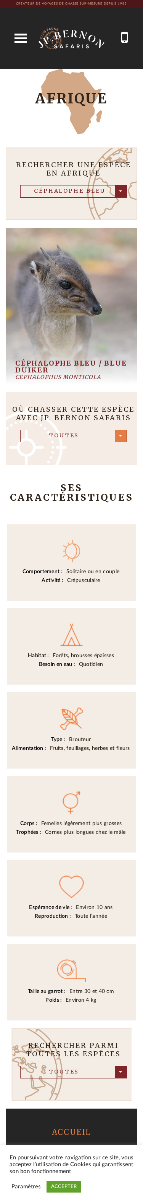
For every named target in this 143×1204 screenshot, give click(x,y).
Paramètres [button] (26, 1186)
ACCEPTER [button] (64, 1186)
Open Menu (20, 38)
